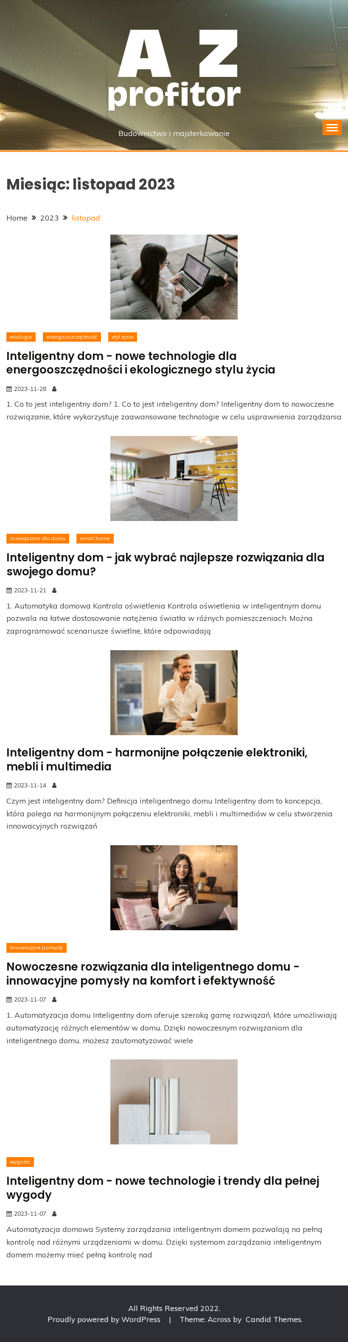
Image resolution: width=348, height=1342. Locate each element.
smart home (95, 538)
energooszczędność (71, 337)
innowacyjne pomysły (36, 947)
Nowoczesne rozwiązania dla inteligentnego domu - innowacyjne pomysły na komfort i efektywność (153, 973)
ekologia (21, 337)
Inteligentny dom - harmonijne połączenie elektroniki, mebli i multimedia (157, 759)
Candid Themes (273, 1319)
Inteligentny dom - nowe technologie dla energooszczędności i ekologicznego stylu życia (140, 363)
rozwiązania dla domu (37, 538)
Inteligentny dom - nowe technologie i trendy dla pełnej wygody (162, 1188)
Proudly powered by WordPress (105, 1319)
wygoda (20, 1161)
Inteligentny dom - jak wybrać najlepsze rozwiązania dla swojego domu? (165, 564)
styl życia (123, 337)
